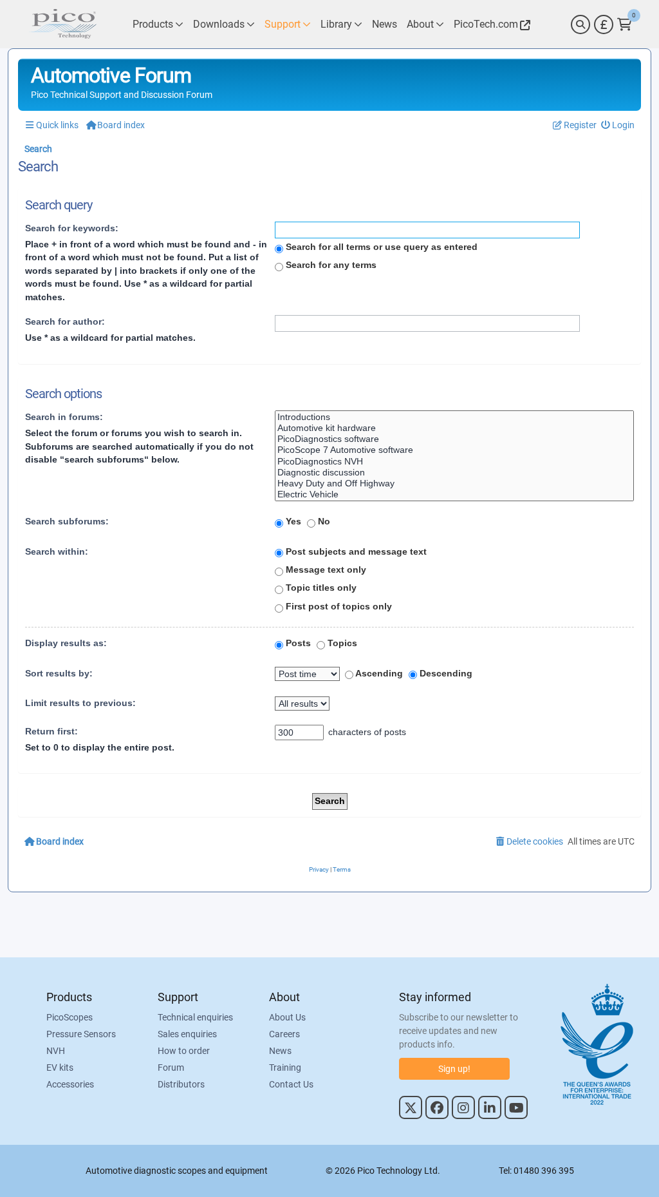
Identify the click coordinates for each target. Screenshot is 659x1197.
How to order (184, 1051)
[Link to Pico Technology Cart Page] (624, 24)
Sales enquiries (187, 1034)
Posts (297, 643)
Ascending (378, 673)
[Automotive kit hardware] (454, 428)
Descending (444, 673)
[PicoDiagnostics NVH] (454, 461)
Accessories (70, 1084)
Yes (292, 521)
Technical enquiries (195, 1017)
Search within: (56, 551)
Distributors (181, 1084)
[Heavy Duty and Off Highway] (454, 483)
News (280, 1051)
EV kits (59, 1067)
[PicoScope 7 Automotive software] (454, 450)
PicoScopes (69, 1017)
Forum (171, 1067)
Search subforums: (67, 521)
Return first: (51, 731)
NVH (55, 1051)
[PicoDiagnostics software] (454, 439)
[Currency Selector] (603, 24)
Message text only (324, 569)
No (322, 521)
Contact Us (291, 1084)
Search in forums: (64, 417)
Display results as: (66, 643)
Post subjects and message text (355, 551)
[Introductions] (454, 417)
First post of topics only (337, 606)
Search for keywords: (71, 228)
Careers (284, 1034)
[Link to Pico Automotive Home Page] (62, 24)
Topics (341, 643)
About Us (287, 1017)
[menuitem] (618, 125)
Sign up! (454, 1069)
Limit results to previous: (80, 703)
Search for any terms (329, 265)
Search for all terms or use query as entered (380, 247)
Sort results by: (59, 673)
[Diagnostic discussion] (454, 472)
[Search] (580, 24)
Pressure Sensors (81, 1034)
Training (285, 1067)
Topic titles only (320, 587)
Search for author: (65, 321)
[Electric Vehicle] (454, 494)
